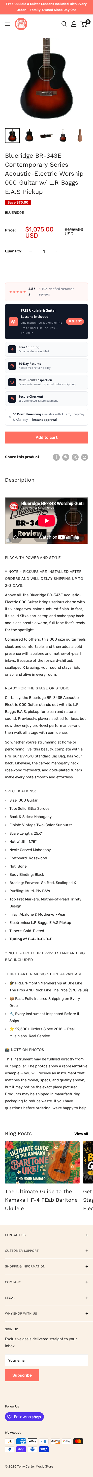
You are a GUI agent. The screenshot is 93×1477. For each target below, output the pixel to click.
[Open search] (64, 24)
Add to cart (47, 437)
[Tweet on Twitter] (75, 457)
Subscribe (22, 1375)
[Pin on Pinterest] (65, 457)
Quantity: (13, 251)
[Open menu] (7, 24)
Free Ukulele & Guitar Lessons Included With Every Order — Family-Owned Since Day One (46, 7)
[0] (84, 24)
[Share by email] (84, 457)
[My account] (73, 24)
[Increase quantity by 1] (57, 251)
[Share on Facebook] (56, 457)
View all (81, 1134)
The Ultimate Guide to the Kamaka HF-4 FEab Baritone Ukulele (41, 1199)
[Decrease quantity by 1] (31, 251)
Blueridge (14, 213)
